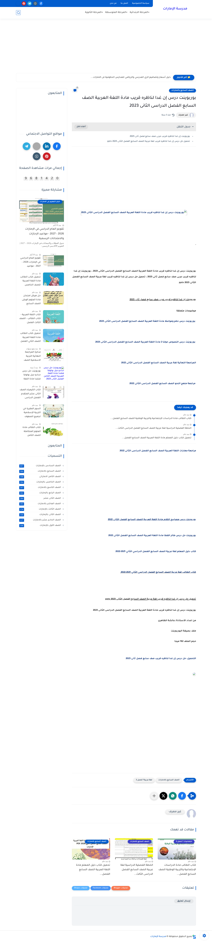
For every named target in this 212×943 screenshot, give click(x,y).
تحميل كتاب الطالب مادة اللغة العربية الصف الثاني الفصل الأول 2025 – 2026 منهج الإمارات (30, 338)
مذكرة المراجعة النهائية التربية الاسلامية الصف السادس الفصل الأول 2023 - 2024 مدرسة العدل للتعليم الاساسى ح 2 (31, 357)
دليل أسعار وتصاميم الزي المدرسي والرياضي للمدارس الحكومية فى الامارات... (131, 77)
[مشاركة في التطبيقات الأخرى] (154, 796)
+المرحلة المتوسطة (116, 12)
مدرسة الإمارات (175, 9)
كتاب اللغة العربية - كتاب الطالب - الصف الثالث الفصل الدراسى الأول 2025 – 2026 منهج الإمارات (30, 319)
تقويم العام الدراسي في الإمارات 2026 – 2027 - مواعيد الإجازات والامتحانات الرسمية (44, 234)
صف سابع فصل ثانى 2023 (140, 658)
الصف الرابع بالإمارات (40, 493)
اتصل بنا (124, 3)
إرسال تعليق (183, 901)
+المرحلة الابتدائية (139, 12)
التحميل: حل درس (186, 658)
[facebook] (41, 3)
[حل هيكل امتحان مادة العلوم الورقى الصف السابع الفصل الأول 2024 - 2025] (53, 297)
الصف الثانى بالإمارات (40, 514)
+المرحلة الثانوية (94, 12)
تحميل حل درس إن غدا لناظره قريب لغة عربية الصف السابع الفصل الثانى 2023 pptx (148, 141)
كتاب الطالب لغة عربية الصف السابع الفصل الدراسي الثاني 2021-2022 (158, 572)
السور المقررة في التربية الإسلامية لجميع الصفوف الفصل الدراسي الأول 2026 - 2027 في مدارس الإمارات (30, 413)
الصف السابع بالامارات (182, 90)
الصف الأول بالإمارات (40, 525)
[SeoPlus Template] (194, 937)
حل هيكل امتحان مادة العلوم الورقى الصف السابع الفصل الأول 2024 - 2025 (30, 300)
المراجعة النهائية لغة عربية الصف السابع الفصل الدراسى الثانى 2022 (158, 363)
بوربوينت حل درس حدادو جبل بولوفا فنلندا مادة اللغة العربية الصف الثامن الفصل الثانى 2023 (30, 375)
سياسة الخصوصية (140, 3)
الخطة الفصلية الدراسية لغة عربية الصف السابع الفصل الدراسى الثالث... (153, 428)
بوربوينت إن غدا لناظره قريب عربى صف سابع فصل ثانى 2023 (160, 136)
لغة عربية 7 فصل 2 (144, 780)
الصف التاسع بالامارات (40, 487)
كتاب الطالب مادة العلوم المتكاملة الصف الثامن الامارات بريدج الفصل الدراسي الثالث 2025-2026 (32, 432)
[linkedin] (47, 146)
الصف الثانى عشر (40, 498)
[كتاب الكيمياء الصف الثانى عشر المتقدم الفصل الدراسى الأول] (53, 391)
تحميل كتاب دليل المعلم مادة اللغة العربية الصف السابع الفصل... (156, 438)
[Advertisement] (106, 49)
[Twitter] (37, 146)
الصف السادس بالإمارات (40, 466)
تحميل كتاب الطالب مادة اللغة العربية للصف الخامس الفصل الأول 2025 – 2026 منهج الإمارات (30, 281)
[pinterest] (24, 3)
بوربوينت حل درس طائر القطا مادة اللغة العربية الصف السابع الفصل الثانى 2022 (152, 535)
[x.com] (18, 3)
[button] (182, 796)
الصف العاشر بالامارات (40, 504)
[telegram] (29, 3)
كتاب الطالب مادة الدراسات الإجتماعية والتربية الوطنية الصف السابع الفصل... (150, 418)
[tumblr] (35, 3)
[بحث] (18, 12)
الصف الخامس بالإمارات (40, 482)
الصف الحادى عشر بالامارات (40, 520)
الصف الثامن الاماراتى (40, 476)
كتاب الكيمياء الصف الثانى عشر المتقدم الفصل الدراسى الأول (30, 394)
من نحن (113, 3)
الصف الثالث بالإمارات (40, 509)
